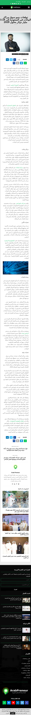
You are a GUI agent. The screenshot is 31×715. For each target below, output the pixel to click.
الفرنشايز (28, 675)
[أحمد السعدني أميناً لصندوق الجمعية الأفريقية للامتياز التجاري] (26, 599)
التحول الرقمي (14, 85)
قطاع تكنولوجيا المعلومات (17, 421)
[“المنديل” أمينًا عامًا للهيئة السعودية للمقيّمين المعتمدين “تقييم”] (26, 630)
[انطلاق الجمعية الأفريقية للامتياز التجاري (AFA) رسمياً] (26, 608)
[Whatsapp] (4, 702)
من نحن (28, 1)
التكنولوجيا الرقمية (9, 240)
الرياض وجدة (25, 333)
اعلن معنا (24, 1)
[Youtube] (13, 702)
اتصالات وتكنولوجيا (22, 54)
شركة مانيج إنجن (20, 203)
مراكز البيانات (19, 167)
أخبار (27, 54)
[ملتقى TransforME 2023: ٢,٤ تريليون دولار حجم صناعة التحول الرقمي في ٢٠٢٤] (26, 638)
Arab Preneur (24, 55)
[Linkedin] (18, 702)
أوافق (12, 713)
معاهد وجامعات (26, 670)
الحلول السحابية (11, 105)
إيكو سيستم (27, 665)
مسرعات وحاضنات (25, 668)
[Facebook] (27, 702)
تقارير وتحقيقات (15, 54)
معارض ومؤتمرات (25, 663)
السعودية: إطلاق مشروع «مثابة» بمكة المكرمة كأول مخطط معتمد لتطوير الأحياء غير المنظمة (11, 616)
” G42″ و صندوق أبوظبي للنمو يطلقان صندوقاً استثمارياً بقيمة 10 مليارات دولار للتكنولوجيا (12, 647)
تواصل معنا (18, 1)
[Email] (9, 702)
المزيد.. (7, 713)
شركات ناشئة (27, 677)
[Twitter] (22, 702)
